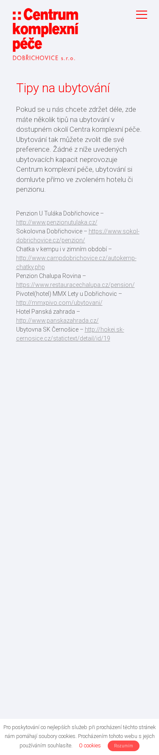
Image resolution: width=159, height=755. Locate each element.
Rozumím (123, 746)
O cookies (90, 745)
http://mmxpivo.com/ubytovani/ (59, 302)
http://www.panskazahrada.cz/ (57, 320)
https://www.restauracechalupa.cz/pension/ (75, 284)
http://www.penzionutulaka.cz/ (57, 222)
